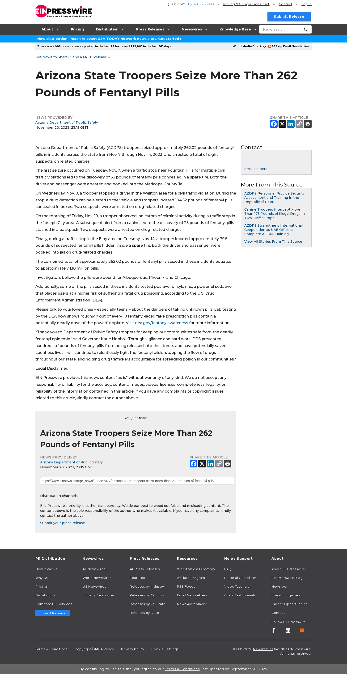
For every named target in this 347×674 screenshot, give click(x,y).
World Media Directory (249, 46)
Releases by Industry (147, 586)
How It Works (46, 569)
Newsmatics (263, 649)
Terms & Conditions (51, 649)
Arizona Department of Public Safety (66, 122)
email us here (255, 169)
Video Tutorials (236, 586)
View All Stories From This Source (273, 241)
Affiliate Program (191, 578)
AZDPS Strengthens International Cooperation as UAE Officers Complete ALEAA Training (273, 229)
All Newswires (94, 569)
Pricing (246, 4)
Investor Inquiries (285, 595)
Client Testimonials (239, 595)
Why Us (41, 578)
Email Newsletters (296, 46)
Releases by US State (148, 604)
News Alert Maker (192, 604)
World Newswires (97, 578)
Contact (285, 4)
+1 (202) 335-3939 (200, 4)
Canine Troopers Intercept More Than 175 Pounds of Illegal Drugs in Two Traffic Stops (274, 213)
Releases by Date (144, 613)
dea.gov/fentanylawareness (161, 323)
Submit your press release (62, 523)
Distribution (45, 595)
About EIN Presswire (288, 569)
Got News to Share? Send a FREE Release (72, 57)
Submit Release (289, 16)
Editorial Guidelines (240, 578)
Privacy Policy (132, 649)
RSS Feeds (186, 586)
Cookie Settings (164, 649)
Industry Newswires (99, 595)
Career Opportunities (289, 604)
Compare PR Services (53, 604)
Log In (306, 4)
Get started (168, 39)
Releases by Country (147, 595)
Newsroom (280, 586)
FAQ (228, 569)
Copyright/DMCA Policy (94, 649)
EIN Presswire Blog (287, 578)
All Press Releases (145, 569)
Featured (137, 578)
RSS (274, 46)
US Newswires (94, 586)
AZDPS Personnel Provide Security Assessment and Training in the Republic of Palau (274, 197)
